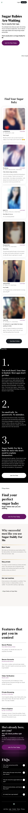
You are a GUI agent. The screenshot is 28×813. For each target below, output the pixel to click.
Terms (18, 809)
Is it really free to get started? (10, 794)
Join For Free (14, 475)
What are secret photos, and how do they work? (12, 788)
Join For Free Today (11, 43)
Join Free (24, 2)
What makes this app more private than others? (12, 773)
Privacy (23, 809)
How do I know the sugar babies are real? (12, 780)
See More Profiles (14, 341)
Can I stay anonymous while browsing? (10, 766)
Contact (14, 809)
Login (18, 2)
